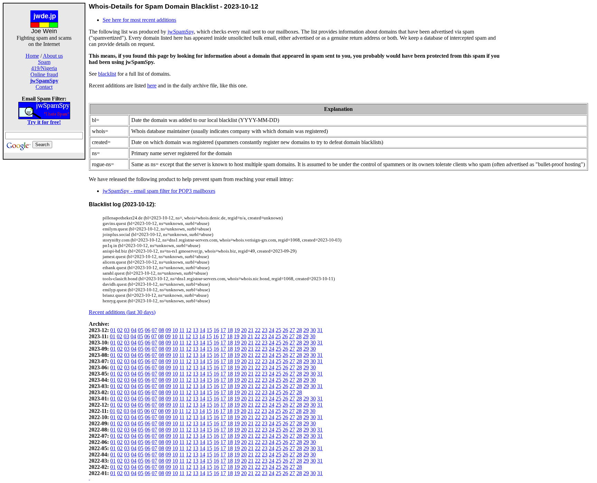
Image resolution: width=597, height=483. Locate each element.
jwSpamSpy (181, 32)
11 (181, 330)
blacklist (107, 74)
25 (278, 330)
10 (175, 330)
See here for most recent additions (139, 20)
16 (216, 330)
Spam (44, 62)
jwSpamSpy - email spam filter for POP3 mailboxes (159, 191)
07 (154, 330)
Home (32, 56)
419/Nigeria (44, 68)
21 (251, 330)
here (152, 85)
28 (299, 330)
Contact (44, 87)
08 (161, 330)
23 (264, 330)
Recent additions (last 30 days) (122, 312)
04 (133, 330)
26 (285, 330)
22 (257, 330)
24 (271, 330)
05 (140, 330)
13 (195, 330)
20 (244, 330)
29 (306, 330)
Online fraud (44, 74)
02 (120, 330)
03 (127, 330)
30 (313, 330)
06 (147, 330)
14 (202, 330)
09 (168, 330)
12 (188, 330)
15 (209, 330)
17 (223, 330)
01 (113, 330)
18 (230, 330)
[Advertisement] (44, 263)
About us (53, 56)
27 (292, 330)
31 (320, 330)
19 (237, 330)
